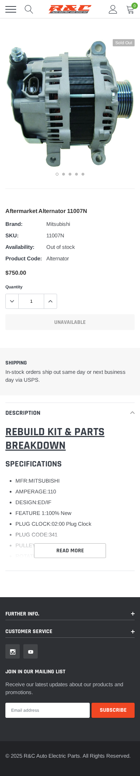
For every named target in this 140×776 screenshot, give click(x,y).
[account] (113, 9)
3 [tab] (70, 174)
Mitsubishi (58, 224)
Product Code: (23, 258)
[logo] (70, 9)
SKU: (12, 235)
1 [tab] (57, 174)
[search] (29, 9)
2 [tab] (63, 174)
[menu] (10, 9)
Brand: (14, 224)
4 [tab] (76, 174)
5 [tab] (82, 174)
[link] (12, 651)
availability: (19, 247)
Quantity (14, 286)
